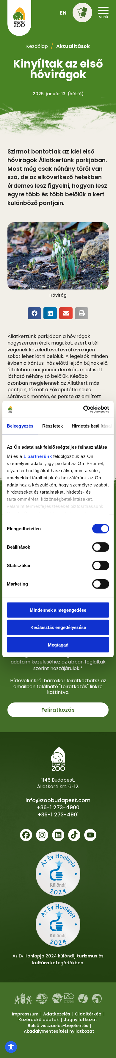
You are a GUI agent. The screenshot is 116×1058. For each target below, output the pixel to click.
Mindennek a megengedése (58, 609)
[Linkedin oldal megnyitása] (58, 835)
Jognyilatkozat (80, 1020)
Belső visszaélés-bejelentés (58, 1026)
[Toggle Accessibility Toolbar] (11, 1047)
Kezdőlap (37, 46)
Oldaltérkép (88, 1014)
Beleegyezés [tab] (20, 425)
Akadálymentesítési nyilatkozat (59, 1031)
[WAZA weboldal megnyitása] (83, 998)
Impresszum (25, 1014)
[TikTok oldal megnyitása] (74, 835)
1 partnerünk (37, 456)
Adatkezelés (56, 1014)
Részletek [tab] (52, 425)
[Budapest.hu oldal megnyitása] (23, 998)
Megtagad (58, 644)
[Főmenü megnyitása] (103, 11)
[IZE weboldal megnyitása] (63, 998)
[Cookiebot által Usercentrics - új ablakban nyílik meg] (83, 409)
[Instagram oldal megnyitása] (42, 835)
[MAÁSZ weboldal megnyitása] (97, 998)
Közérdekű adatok (38, 1020)
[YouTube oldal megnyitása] (90, 835)
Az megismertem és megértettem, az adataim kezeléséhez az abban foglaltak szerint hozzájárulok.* (58, 658)
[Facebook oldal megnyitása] (26, 835)
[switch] (100, 547)
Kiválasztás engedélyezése (58, 627)
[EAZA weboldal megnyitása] (42, 998)
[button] (82, 13)
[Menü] (82, 12)
